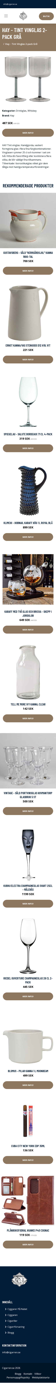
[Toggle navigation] (6, 16)
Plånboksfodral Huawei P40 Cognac (28, 1230)
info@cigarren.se (10, 4)
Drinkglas (21, 110)
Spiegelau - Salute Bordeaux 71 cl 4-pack (28, 434)
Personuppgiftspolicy (18, 1377)
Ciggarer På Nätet (17, 1309)
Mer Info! (28, 132)
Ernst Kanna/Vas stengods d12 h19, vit (28, 345)
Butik (46, 16)
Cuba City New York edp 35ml (28, 1146)
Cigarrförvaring (16, 1326)
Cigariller (12, 1320)
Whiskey (32, 110)
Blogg (11, 1332)
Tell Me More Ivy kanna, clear (28, 704)
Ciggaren (13, 1315)
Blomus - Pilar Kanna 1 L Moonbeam (28, 1071)
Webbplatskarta (40, 1377)
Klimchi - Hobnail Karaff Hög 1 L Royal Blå (28, 523)
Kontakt (28, 1373)
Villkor (37, 1373)
